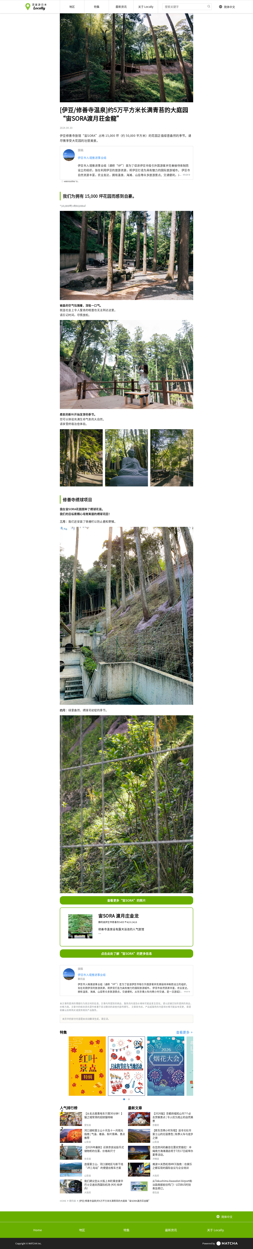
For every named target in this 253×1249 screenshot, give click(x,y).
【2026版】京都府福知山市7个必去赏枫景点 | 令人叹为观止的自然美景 (172, 1117)
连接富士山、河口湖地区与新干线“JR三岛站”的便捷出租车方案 (103, 1166)
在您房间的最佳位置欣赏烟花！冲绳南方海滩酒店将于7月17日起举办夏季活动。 (172, 1150)
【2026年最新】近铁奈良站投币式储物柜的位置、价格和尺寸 (104, 1149)
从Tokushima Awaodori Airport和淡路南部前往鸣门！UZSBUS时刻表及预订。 (172, 1184)
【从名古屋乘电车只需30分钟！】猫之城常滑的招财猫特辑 (104, 1115)
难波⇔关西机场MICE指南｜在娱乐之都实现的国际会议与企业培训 (172, 1166)
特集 (126, 1230)
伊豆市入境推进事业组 (92, 158)
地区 (82, 1230)
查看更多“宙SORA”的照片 (126, 900)
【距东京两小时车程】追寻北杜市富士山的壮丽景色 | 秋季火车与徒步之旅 (172, 1133)
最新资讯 (171, 1230)
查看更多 (183, 1032)
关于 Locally (215, 1230)
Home (37, 1230)
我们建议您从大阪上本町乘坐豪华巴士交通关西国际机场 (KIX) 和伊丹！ (103, 1184)
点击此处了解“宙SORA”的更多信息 (126, 953)
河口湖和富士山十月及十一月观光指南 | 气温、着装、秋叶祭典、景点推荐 (104, 1133)
